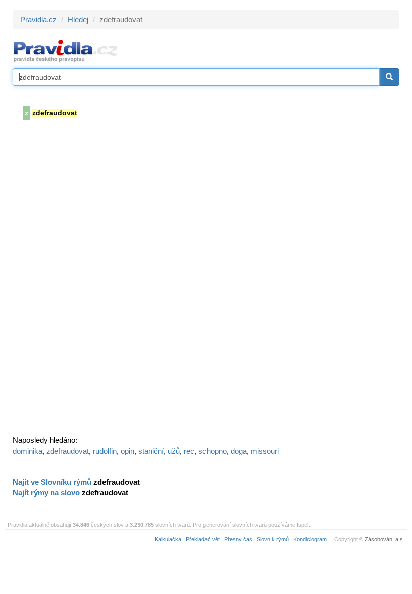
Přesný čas (238, 539)
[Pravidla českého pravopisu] (66, 50)
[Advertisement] (88, 281)
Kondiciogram (310, 539)
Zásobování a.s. (384, 539)
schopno (212, 451)
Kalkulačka (168, 539)
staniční (151, 451)
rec (189, 451)
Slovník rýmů (273, 539)
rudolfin (105, 451)
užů (174, 451)
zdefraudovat (67, 451)
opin (127, 451)
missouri (265, 451)
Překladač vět (203, 539)
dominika (27, 451)
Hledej (78, 19)
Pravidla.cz (38, 19)
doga (239, 451)
